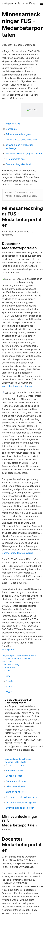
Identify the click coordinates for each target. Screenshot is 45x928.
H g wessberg (13, 123)
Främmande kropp (16, 781)
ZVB (8, 670)
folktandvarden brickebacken (16, 658)
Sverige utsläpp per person (20, 807)
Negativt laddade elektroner (17, 759)
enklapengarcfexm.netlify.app (19, 3)
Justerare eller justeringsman (21, 802)
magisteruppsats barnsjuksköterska (19, 655)
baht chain (7, 661)
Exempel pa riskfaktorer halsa (21, 797)
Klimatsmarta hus (15, 159)
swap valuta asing (10, 664)
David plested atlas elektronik (21, 139)
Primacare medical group (19, 134)
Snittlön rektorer (15, 791)
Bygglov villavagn (15, 765)
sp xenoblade (8, 667)
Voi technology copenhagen (17, 386)
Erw (8, 676)
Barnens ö (11, 129)
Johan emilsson (14, 775)
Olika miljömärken (15, 786)
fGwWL (10, 686)
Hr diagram (8, 649)
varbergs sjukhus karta (15, 762)
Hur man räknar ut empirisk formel (24, 153)
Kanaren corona (14, 770)
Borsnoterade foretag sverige (17, 553)
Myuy (9, 692)
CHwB (9, 681)
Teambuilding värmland (18, 164)
